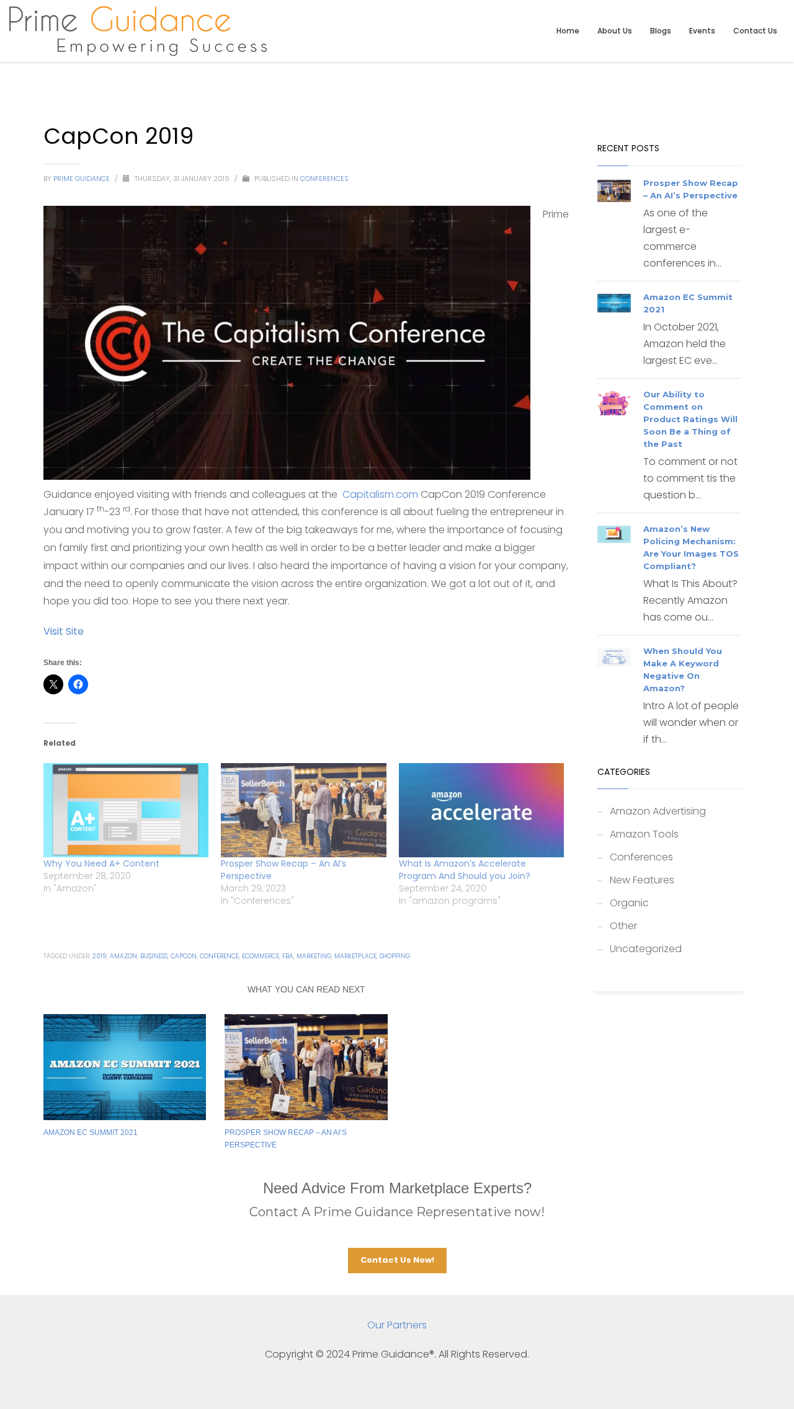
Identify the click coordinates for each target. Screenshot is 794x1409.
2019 (99, 956)
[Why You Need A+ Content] (125, 810)
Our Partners (397, 1325)
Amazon (123, 956)
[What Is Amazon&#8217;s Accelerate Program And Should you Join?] (481, 810)
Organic (629, 903)
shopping (395, 956)
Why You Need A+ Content (101, 863)
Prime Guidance (82, 178)
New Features (642, 880)
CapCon (184, 956)
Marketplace (355, 956)
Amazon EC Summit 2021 (90, 1132)
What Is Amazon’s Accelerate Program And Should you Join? (464, 869)
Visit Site (63, 631)
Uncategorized (646, 949)
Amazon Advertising (658, 811)
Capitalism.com (380, 494)
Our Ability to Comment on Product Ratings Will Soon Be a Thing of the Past (690, 419)
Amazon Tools (644, 834)
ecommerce (260, 956)
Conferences (324, 178)
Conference (219, 956)
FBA (287, 956)
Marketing (314, 956)
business (153, 956)
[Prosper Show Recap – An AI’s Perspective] (303, 810)
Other (623, 926)
